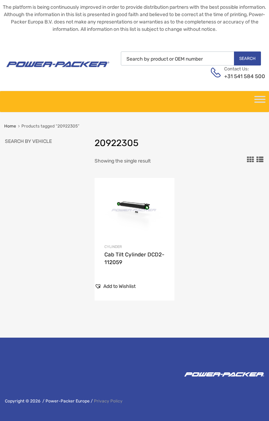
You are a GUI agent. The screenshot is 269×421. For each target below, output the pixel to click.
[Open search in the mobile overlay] (191, 58)
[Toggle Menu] (259, 101)
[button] (115, 286)
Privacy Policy (108, 401)
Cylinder (113, 246)
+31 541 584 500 (241, 76)
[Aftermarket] (57, 70)
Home (10, 126)
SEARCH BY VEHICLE (28, 141)
